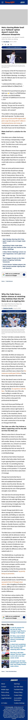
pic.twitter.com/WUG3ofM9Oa (11, 95)
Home (3, 281)
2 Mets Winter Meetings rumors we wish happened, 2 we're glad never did (14, 253)
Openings (17, 684)
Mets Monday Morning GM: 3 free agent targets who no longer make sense (14, 241)
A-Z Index (4, 703)
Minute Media (10, 707)
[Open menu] (2, 2)
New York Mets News (11, 671)
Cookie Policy (18, 695)
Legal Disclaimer (6, 698)
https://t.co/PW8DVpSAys (18, 93)
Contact (3, 686)
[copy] (11, 44)
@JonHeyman (15, 91)
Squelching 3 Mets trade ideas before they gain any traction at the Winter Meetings (14, 247)
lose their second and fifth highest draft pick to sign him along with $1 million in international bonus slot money (14, 121)
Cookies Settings (19, 703)
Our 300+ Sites (18, 686)
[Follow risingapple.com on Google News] (24, 274)
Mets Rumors (9, 281)
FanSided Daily (18, 689)
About (3, 684)
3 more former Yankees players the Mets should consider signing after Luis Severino (14, 266)
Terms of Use (5, 695)
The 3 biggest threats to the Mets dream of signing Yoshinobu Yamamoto (13, 260)
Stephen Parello (8, 308)
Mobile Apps (5, 689)
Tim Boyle (6, 41)
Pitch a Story (5, 692)
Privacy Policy (18, 692)
